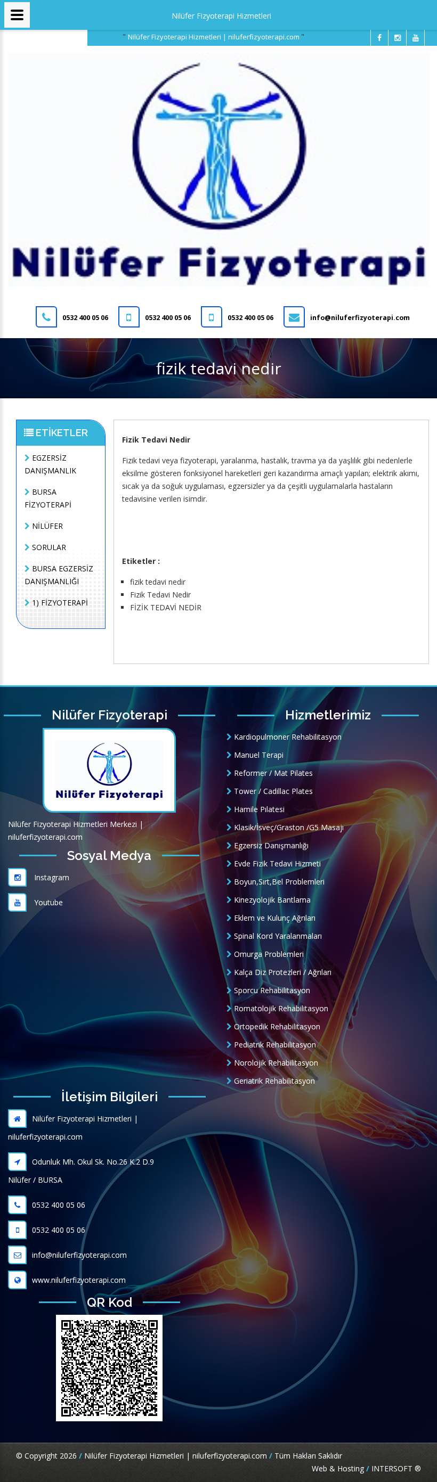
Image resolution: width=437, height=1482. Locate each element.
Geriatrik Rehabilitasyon (273, 1081)
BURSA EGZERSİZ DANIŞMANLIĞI (59, 574)
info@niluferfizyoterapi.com (79, 1255)
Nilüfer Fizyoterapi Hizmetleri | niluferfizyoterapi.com (214, 37)
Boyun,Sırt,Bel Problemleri (278, 882)
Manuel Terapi (258, 755)
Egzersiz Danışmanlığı (270, 845)
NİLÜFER (46, 526)
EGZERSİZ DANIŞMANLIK (50, 464)
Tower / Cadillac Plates (272, 791)
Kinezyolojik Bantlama (271, 900)
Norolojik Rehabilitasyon (275, 1063)
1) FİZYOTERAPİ (59, 602)
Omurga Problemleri (268, 954)
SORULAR (48, 547)
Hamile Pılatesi (258, 809)
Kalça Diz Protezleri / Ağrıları (281, 972)
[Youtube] (416, 38)
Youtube (47, 902)
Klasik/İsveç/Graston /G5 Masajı (288, 827)
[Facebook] (379, 38)
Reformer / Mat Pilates (272, 773)
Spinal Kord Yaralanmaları (277, 936)
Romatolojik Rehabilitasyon (280, 1008)
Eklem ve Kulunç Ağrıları (273, 918)
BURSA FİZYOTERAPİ (48, 498)
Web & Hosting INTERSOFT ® (366, 1468)
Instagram (50, 877)
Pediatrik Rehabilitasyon (274, 1044)
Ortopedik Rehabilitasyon (276, 1026)
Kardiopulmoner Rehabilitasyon (287, 737)
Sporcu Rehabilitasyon (271, 990)
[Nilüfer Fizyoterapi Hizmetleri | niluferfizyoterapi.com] (218, 168)
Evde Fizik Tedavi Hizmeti (276, 863)
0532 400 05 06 (58, 1205)
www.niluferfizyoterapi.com (79, 1280)
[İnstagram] (398, 38)
